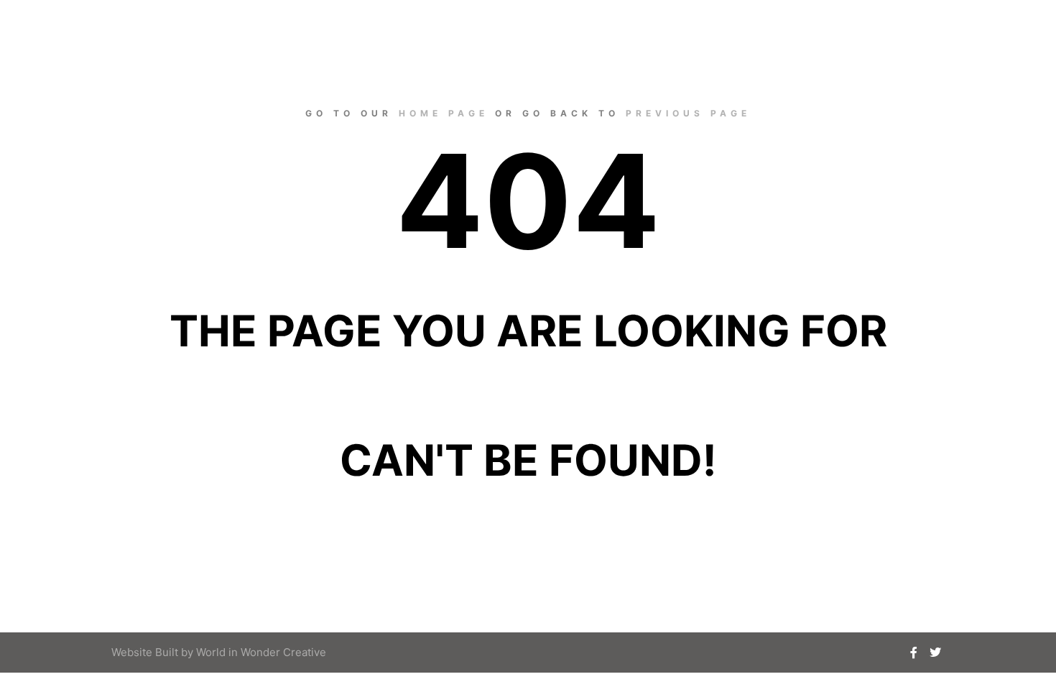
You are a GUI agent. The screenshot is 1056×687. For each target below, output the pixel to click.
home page (443, 113)
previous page (688, 113)
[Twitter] (935, 652)
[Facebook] (913, 652)
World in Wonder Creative (261, 652)
